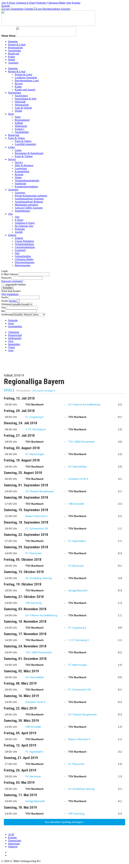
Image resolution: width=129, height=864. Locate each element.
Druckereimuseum (24, 262)
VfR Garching (33, 603)
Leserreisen (21, 168)
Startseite (13, 41)
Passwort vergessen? (12, 281)
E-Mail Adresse (9, 274)
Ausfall (19, 232)
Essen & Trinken (24, 156)
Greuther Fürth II (78, 479)
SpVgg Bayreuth (78, 590)
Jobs (68, 2)
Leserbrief (20, 250)
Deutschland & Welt (25, 98)
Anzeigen (13, 62)
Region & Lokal (16, 44)
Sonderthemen (22, 210)
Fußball (19, 123)
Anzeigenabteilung (25, 247)
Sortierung (6, 314)
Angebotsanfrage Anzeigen (29, 198)
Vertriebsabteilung (24, 244)
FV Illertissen (76, 566)
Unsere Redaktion (24, 241)
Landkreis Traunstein (26, 77)
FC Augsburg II (34, 417)
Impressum (14, 843)
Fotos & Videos (16, 138)
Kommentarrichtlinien (26, 186)
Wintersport (21, 126)
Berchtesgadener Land (27, 80)
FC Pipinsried (33, 553)
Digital (18, 110)
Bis (3, 311)
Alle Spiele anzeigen (43, 390)
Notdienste (20, 183)
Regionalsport (15, 47)
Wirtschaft (20, 101)
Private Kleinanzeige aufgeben (31, 195)
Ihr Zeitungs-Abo (24, 225)
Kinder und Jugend (25, 89)
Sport (11, 113)
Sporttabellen (22, 132)
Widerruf (12, 846)
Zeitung (12, 235)
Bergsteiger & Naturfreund (29, 153)
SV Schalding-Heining (38, 578)
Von (3, 307)
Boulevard (13, 53)
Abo (3, 2)
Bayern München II (36, 516)
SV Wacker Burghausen (39, 491)
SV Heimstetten (77, 467)
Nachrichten (14, 50)
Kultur (11, 56)
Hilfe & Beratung (24, 165)
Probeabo (41, 2)
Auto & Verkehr (23, 107)
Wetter (11, 59)
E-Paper (11, 2)
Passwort (6, 277)
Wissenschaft (22, 104)
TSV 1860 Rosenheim (81, 442)
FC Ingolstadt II (77, 541)
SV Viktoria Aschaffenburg (84, 404)
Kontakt (76, 2)
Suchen (13, 300)
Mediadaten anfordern (26, 204)
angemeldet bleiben (15, 284)
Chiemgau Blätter (56, 2)
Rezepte (19, 174)
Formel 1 (19, 129)
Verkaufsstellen (23, 256)
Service (12, 159)
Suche (4, 297)
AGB (11, 834)
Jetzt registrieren (9, 294)
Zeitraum (6, 304)
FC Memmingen (34, 454)
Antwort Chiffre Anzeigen (29, 207)
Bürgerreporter (22, 265)
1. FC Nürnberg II (35, 429)
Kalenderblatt (22, 171)
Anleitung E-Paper (26, 2)
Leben (11, 147)
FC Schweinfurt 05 (36, 528)
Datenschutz (14, 840)
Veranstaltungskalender (27, 180)
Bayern (19, 83)
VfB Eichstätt (76, 504)
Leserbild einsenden (25, 144)
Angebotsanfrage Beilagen (29, 201)
